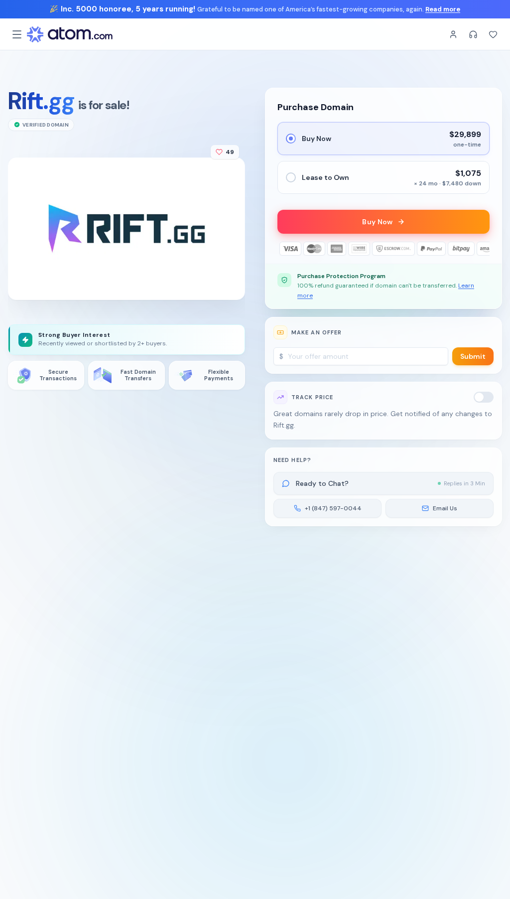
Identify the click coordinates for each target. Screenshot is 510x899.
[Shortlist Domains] (493, 34)
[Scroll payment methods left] (284, 249)
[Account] (453, 34)
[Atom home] (70, 34)
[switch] (484, 397)
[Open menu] (17, 34)
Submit (473, 356)
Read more (442, 9)
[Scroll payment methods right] (483, 249)
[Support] (473, 34)
